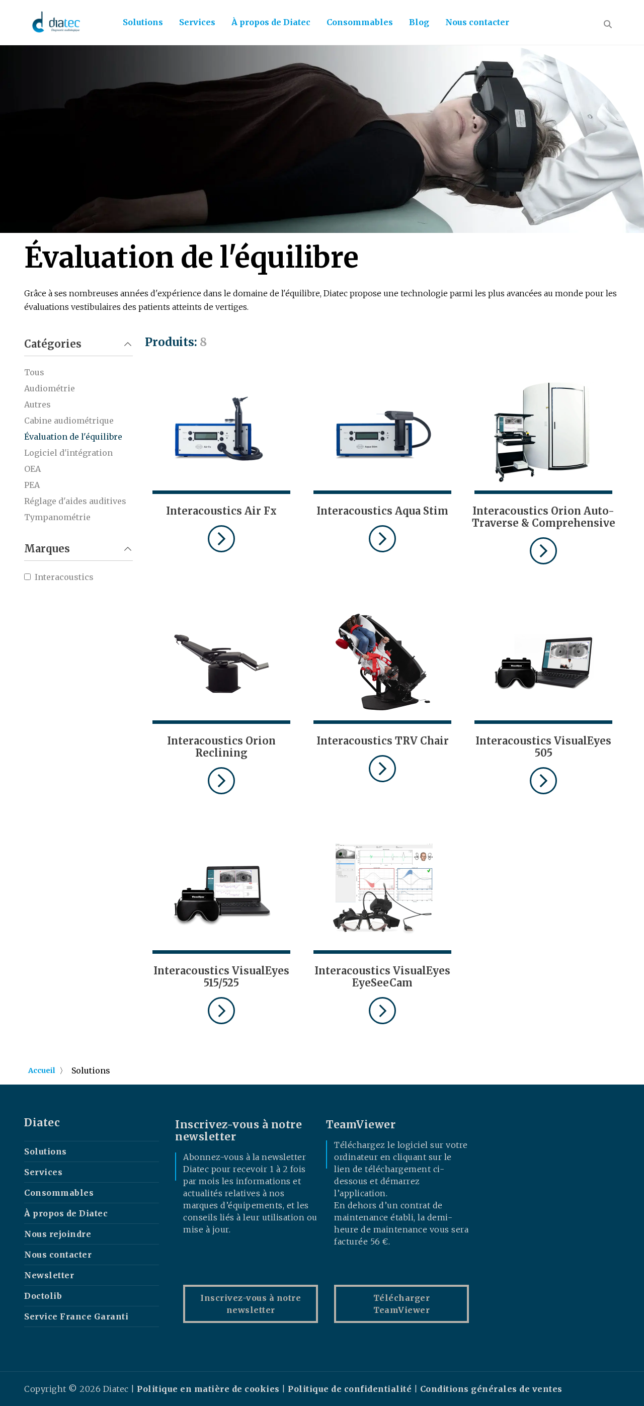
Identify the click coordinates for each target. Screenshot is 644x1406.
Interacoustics (64, 577)
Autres (37, 404)
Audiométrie (49, 388)
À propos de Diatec (270, 22)
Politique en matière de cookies (209, 1389)
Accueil (41, 1070)
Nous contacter (477, 22)
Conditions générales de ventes (491, 1389)
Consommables (360, 22)
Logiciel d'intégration (68, 453)
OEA (32, 469)
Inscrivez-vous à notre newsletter (250, 1304)
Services (197, 22)
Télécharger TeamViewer (401, 1304)
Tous (34, 372)
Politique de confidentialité (350, 1389)
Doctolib (43, 1296)
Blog (419, 22)
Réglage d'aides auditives (75, 501)
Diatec (42, 1122)
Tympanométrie (57, 517)
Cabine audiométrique (69, 421)
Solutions (143, 22)
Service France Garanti (76, 1316)
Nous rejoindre (57, 1234)
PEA (32, 485)
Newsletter (49, 1275)
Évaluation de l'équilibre (73, 437)
